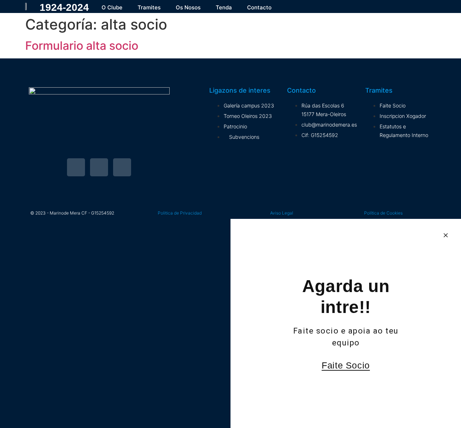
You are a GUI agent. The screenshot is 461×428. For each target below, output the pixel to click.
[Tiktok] (122, 167)
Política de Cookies (383, 213)
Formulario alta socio (81, 46)
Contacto (259, 7)
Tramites (149, 7)
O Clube (112, 7)
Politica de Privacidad (180, 213)
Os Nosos (188, 7)
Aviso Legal (281, 213)
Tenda (224, 7)
